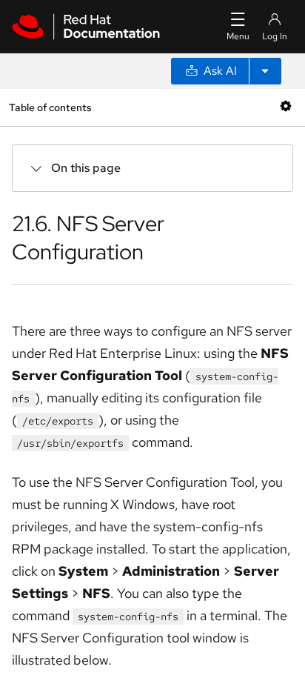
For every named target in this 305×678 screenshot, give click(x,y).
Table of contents (50, 107)
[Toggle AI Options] (265, 71)
